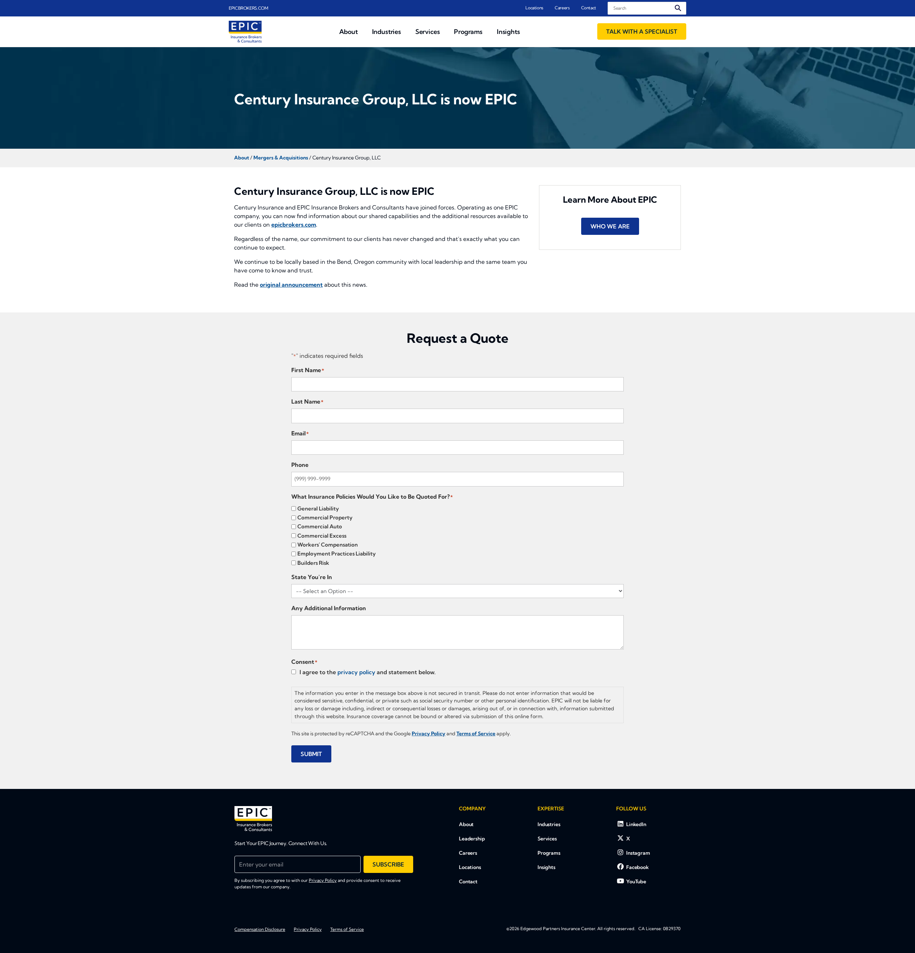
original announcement (291, 284)
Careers (562, 7)
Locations (534, 7)
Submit (311, 753)
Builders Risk (313, 562)
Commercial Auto (319, 526)
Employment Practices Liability (336, 553)
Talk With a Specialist (641, 31)
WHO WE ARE (610, 226)
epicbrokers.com (293, 224)
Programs (549, 853)
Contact (588, 7)
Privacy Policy (323, 880)
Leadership (472, 838)
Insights (546, 867)
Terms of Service (347, 929)
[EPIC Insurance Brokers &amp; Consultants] (253, 818)
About (466, 824)
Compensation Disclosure (259, 929)
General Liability (318, 508)
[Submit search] (678, 8)
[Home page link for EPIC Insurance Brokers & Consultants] (245, 31)
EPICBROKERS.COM (248, 8)
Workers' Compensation (327, 544)
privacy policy (356, 672)
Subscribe (388, 864)
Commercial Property (324, 517)
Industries (549, 824)
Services (547, 838)
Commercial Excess (321, 535)
